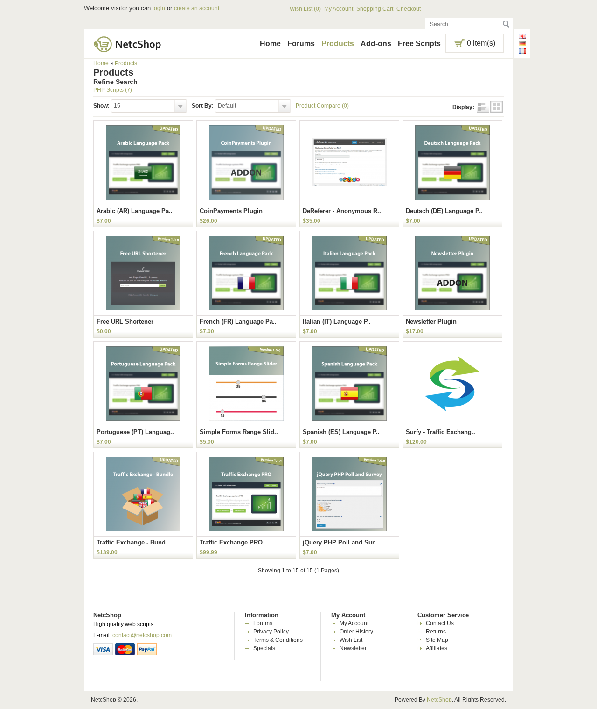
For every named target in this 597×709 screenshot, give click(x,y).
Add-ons (376, 44)
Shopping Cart (374, 9)
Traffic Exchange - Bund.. (133, 542)
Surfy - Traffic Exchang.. (440, 431)
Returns (436, 631)
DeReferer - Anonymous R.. (342, 210)
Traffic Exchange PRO (231, 542)
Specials (264, 648)
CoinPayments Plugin (231, 210)
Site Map (437, 640)
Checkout (408, 9)
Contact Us (440, 623)
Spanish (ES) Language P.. (341, 431)
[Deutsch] (522, 44)
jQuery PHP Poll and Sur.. (340, 542)
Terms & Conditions (278, 640)
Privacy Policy (271, 631)
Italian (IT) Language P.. (337, 321)
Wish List (351, 640)
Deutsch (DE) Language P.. (444, 210)
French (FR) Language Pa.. (238, 321)
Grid (496, 107)
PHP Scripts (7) (112, 90)
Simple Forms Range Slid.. (239, 431)
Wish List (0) (305, 9)
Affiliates (436, 648)
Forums (301, 44)
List (483, 107)
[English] (522, 37)
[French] (522, 52)
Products (337, 44)
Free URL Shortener (125, 321)
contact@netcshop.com (142, 635)
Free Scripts (419, 44)
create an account (196, 8)
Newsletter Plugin (431, 321)
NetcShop (439, 699)
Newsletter (353, 648)
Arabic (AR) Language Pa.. (135, 210)
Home (270, 44)
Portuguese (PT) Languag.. (135, 431)
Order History (356, 631)
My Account (338, 9)
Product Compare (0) (322, 106)
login (159, 8)
